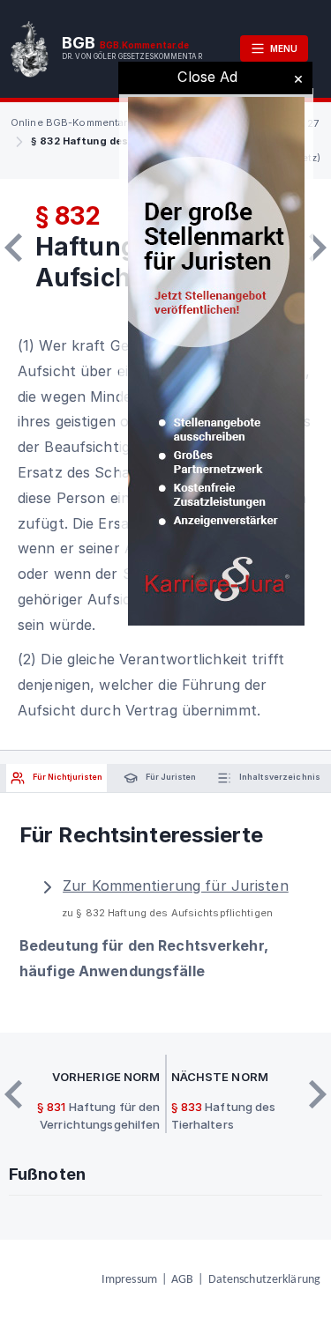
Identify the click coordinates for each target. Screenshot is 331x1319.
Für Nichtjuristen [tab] (66, 777)
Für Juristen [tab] (170, 777)
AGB (182, 1279)
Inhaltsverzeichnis (278, 777)
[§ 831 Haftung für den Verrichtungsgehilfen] (13, 247)
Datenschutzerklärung (264, 1279)
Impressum (129, 1279)
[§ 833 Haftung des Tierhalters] (318, 247)
